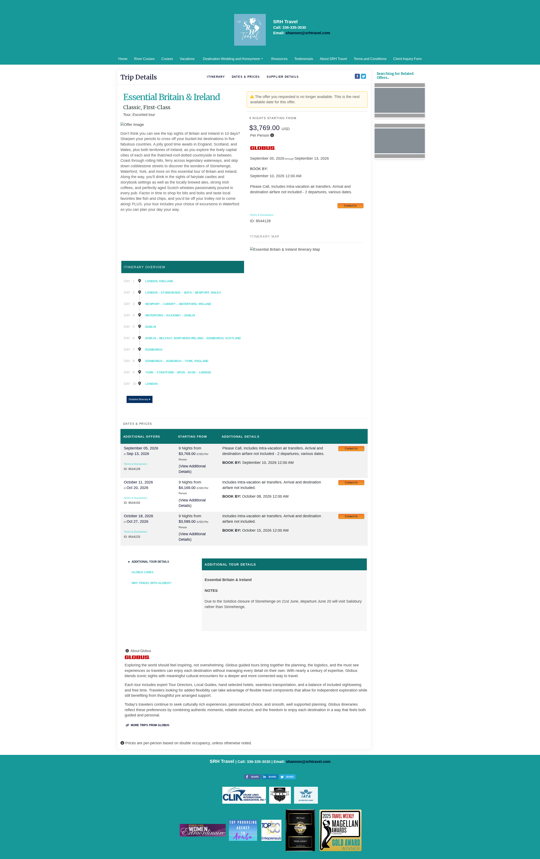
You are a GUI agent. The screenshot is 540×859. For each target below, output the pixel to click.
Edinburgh (153, 349)
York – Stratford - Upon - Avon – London (178, 372)
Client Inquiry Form (407, 59)
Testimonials (303, 59)
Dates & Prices (246, 76)
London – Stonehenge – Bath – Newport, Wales (183, 292)
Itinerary (216, 76)
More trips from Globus (149, 725)
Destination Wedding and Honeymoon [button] (231, 59)
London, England (159, 281)
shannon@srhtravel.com (308, 33)
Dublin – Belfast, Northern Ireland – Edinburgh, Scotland (193, 338)
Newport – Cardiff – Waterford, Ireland (178, 304)
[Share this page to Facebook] (357, 76)
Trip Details (138, 77)
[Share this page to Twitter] (363, 76)
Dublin (150, 326)
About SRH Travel (333, 59)
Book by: (231, 462)
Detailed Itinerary (139, 399)
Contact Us (350, 205)
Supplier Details (283, 76)
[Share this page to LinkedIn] (270, 776)
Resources (279, 59)
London (151, 383)
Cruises (167, 59)
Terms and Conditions (370, 59)
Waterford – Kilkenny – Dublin (170, 315)
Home (122, 59)
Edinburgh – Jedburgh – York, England (176, 361)
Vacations (187, 59)
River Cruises (144, 59)
